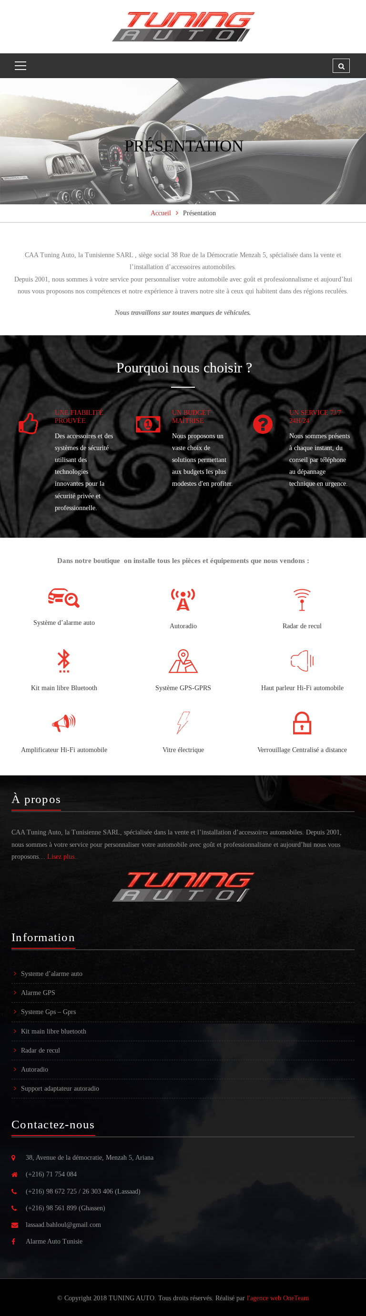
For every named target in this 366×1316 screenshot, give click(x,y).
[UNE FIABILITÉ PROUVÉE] (28, 425)
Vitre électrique (183, 749)
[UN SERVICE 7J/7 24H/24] (262, 425)
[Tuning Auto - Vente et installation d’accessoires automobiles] (183, 26)
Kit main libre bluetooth (53, 1031)
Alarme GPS (38, 992)
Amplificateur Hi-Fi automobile (64, 749)
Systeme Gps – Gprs (48, 1011)
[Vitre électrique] (183, 723)
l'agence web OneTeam (278, 1298)
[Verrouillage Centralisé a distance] (302, 723)
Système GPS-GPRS (183, 688)
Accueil (161, 213)
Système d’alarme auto (64, 622)
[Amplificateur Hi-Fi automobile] (63, 723)
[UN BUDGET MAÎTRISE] (148, 425)
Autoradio (183, 626)
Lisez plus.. (62, 856)
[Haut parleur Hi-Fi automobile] (302, 661)
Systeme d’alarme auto (51, 973)
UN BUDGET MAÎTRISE (191, 416)
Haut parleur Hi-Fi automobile (302, 688)
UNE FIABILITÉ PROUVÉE (79, 416)
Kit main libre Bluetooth (64, 688)
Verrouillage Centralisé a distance (302, 749)
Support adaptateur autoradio (60, 1088)
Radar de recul (302, 626)
